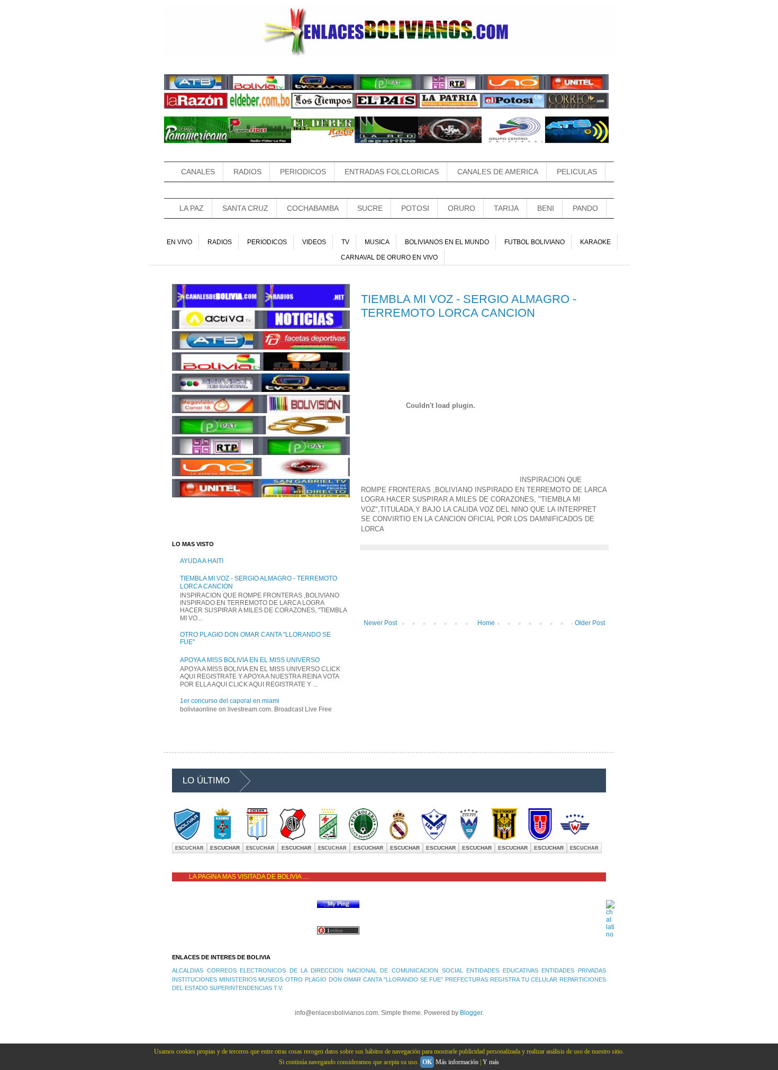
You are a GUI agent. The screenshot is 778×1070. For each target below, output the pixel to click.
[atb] (196, 88)
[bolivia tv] (259, 88)
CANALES (198, 171)
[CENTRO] (513, 141)
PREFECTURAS (466, 979)
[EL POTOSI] (513, 106)
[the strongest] (504, 838)
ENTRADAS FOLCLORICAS (392, 171)
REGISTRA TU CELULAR (523, 979)
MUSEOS (270, 979)
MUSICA (377, 242)
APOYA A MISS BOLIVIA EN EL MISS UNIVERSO (250, 660)
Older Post (590, 623)
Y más (491, 1062)
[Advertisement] (485, 590)
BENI (545, 208)
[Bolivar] (187, 838)
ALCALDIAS (187, 970)
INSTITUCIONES (194, 979)
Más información (457, 1062)
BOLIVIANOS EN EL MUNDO (447, 242)
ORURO (461, 208)
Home (486, 623)
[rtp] (450, 88)
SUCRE (370, 208)
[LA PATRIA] (450, 106)
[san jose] (434, 838)
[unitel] (577, 88)
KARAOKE (595, 242)
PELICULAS (577, 171)
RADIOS (247, 171)
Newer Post (380, 623)
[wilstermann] (575, 838)
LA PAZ (191, 208)
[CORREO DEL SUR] (577, 106)
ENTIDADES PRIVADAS (573, 970)
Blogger (471, 1012)
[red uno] (513, 88)
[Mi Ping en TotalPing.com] (338, 906)
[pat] (386, 88)
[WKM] (450, 141)
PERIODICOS (303, 171)
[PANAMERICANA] (196, 141)
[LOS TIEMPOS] (323, 106)
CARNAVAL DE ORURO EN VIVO (389, 257)
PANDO (585, 208)
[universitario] (540, 838)
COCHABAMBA (313, 208)
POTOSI (415, 208)
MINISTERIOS (238, 979)
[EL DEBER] (259, 106)
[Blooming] (222, 838)
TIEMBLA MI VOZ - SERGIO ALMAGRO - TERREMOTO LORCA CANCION (468, 305)
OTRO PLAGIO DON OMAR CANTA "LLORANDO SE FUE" (364, 979)
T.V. (278, 988)
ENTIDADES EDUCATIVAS (502, 970)
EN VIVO (179, 242)
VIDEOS (314, 242)
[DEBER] (323, 141)
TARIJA (506, 208)
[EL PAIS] (386, 106)
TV (345, 242)
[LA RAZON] (196, 106)
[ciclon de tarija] (257, 838)
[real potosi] (398, 838)
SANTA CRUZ (245, 208)
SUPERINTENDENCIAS (241, 988)
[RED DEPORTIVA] (386, 141)
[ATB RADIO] (577, 141)
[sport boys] (469, 838)
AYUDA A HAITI (201, 561)
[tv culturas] (323, 88)
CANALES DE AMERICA (497, 171)
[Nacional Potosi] (292, 838)
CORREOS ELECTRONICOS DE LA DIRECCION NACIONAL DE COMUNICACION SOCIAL (335, 970)
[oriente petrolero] (328, 838)
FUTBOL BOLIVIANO (534, 242)
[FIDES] (259, 141)
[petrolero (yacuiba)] (363, 838)
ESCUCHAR (189, 848)
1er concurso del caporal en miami (229, 701)
